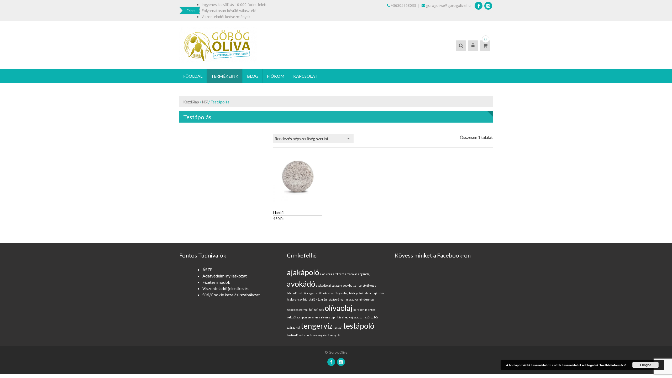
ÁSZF (207, 269)
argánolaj (364, 274)
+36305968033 (403, 5)
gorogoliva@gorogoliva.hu (448, 5)
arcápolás (351, 274)
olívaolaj (339, 307)
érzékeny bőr (332, 335)
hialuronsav (294, 299)
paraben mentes (364, 309)
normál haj (306, 309)
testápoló (358, 325)
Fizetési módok (216, 282)
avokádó (301, 283)
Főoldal (192, 76)
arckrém (338, 274)
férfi (352, 293)
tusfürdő (292, 335)
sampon (302, 317)
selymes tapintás (330, 317)
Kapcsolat (305, 76)
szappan (359, 317)
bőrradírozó (294, 293)
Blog (252, 76)
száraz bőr (372, 317)
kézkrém (322, 299)
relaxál (291, 317)
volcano (304, 335)
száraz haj (293, 327)
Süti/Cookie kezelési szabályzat (231, 294)
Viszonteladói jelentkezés (225, 288)
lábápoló (333, 299)
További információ (613, 365)
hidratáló (309, 299)
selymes (313, 317)
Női (205, 101)
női (316, 309)
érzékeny (315, 335)
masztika (352, 299)
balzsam (337, 285)
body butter (350, 285)
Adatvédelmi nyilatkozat (224, 275)
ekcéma (328, 293)
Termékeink (224, 76)
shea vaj (347, 317)
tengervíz (317, 325)
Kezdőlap (191, 101)
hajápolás (378, 293)
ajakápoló (303, 272)
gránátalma (363, 293)
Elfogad (645, 365)
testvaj (337, 327)
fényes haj (341, 293)
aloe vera (326, 274)
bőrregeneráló (312, 293)
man (342, 299)
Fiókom (276, 76)
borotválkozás (367, 285)
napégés (292, 309)
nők (321, 309)
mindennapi (367, 299)
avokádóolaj (323, 285)
